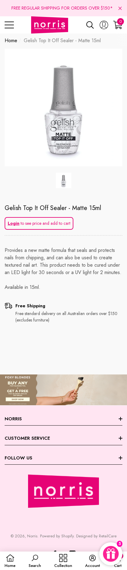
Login (13, 223)
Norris (32, 536)
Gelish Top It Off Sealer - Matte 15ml (53, 208)
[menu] (9, 25)
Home (11, 40)
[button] (120, 8)
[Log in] (104, 25)
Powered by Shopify (57, 536)
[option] (63, 107)
